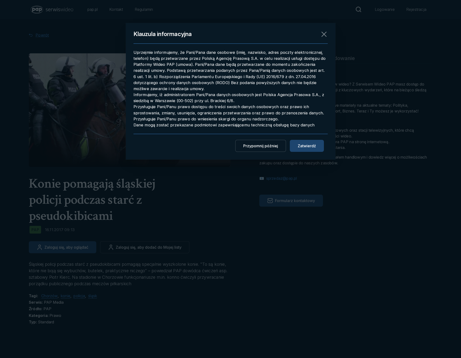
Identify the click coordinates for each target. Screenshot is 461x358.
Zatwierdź (307, 145)
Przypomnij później (260, 145)
